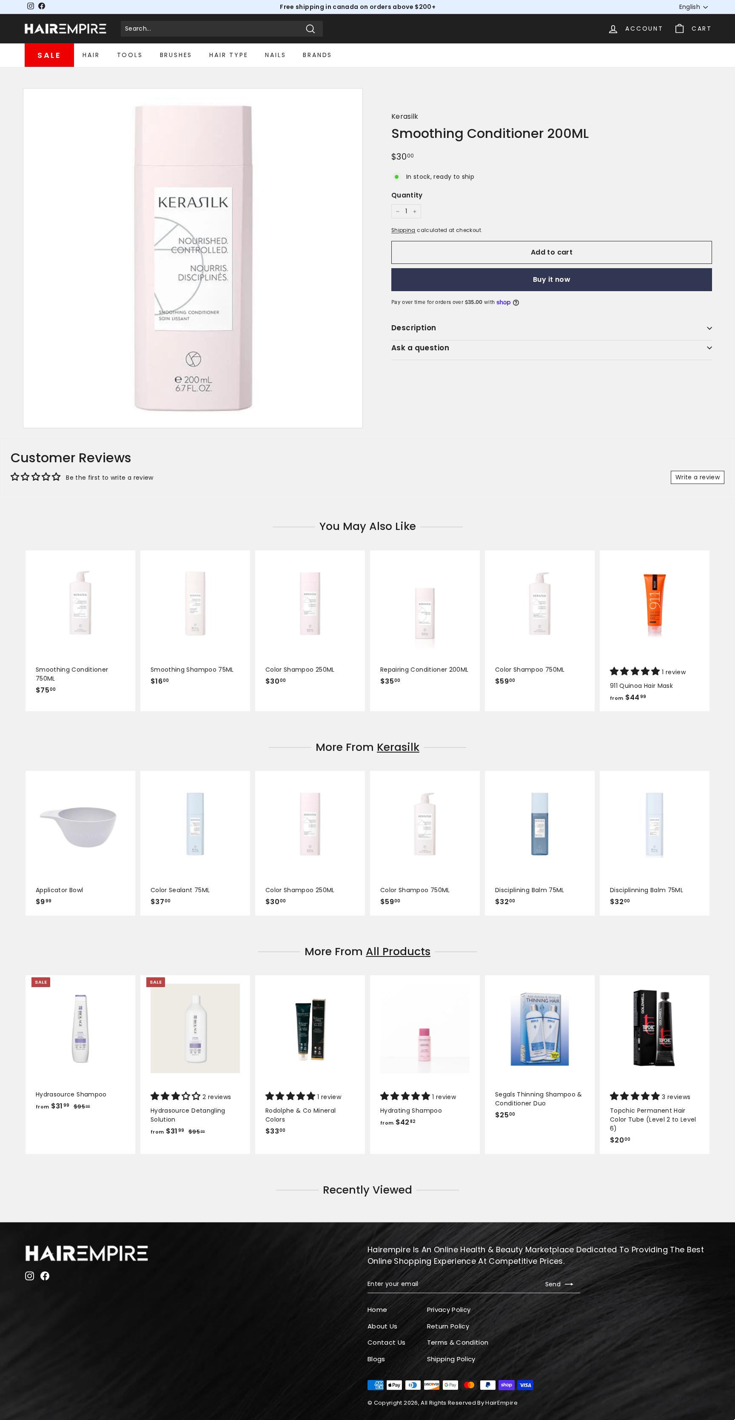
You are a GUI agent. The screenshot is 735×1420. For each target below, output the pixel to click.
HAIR (91, 55)
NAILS (275, 55)
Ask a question (420, 348)
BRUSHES (176, 55)
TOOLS (130, 55)
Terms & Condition (458, 1342)
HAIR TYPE (228, 55)
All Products (398, 951)
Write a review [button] (697, 477)
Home (377, 1309)
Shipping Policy (451, 1358)
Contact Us (387, 1342)
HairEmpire (501, 1403)
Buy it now (551, 279)
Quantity (407, 195)
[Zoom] (192, 258)
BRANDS (317, 55)
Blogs (376, 1358)
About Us (383, 1326)
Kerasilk (405, 116)
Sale (49, 55)
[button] (636, 672)
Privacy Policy (449, 1309)
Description (413, 328)
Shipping (403, 230)
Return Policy (448, 1326)
